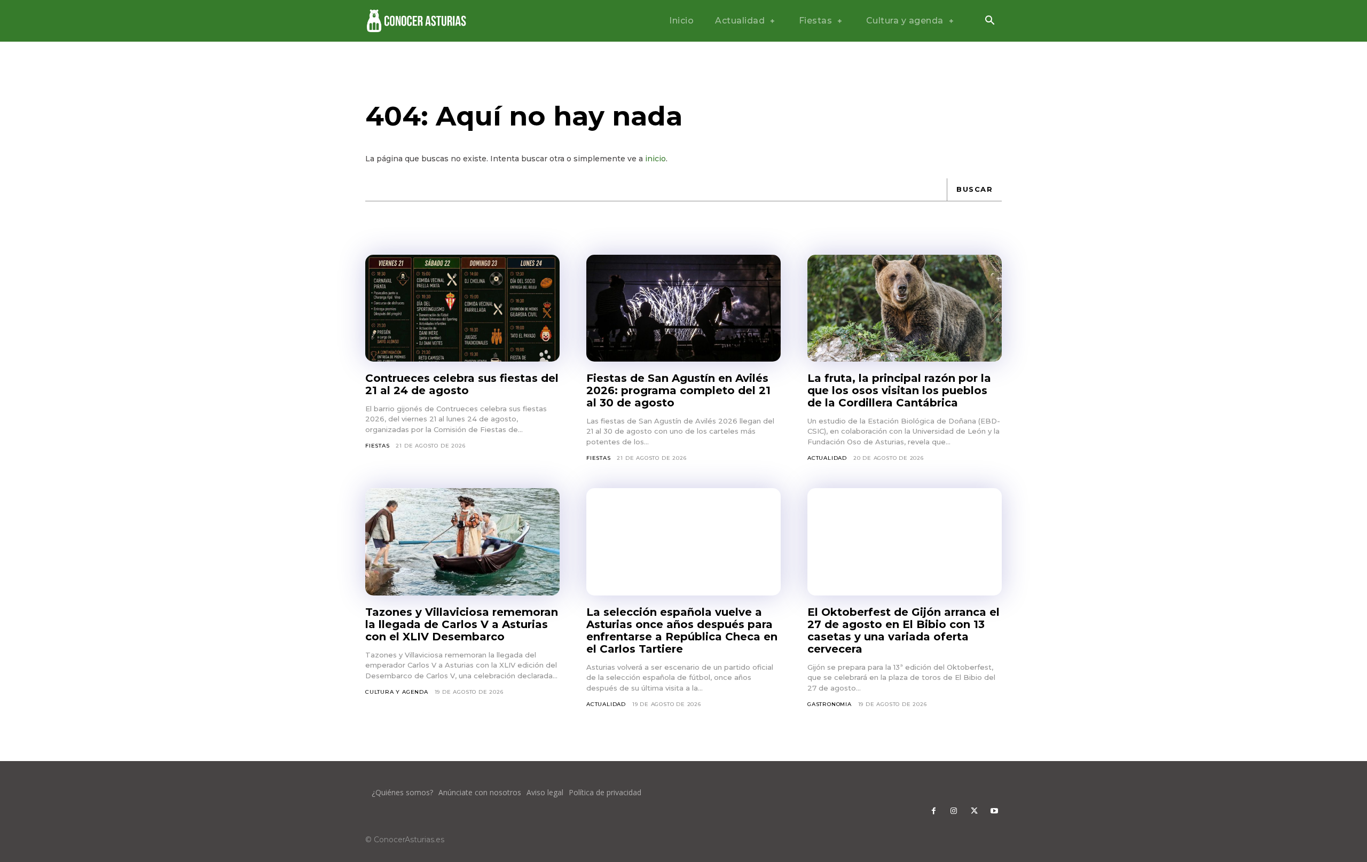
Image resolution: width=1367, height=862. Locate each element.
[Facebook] (933, 811)
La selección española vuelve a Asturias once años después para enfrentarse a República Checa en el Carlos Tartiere (681, 630)
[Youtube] (994, 811)
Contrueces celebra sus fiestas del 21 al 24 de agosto (462, 384)
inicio (655, 158)
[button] (989, 21)
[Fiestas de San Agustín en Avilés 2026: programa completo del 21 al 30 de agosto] (683, 308)
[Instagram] (953, 811)
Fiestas (377, 445)
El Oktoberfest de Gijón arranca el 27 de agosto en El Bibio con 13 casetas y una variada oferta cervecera (903, 630)
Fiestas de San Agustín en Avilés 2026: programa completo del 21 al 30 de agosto (678, 390)
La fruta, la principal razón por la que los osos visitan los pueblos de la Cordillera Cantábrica (899, 390)
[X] (974, 811)
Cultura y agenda (396, 691)
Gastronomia (829, 704)
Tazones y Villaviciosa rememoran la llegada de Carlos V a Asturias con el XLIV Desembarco (461, 624)
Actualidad (827, 457)
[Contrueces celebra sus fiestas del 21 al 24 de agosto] (462, 308)
